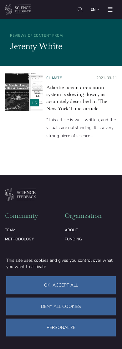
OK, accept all (61, 285)
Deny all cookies (61, 306)
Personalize (61, 327)
